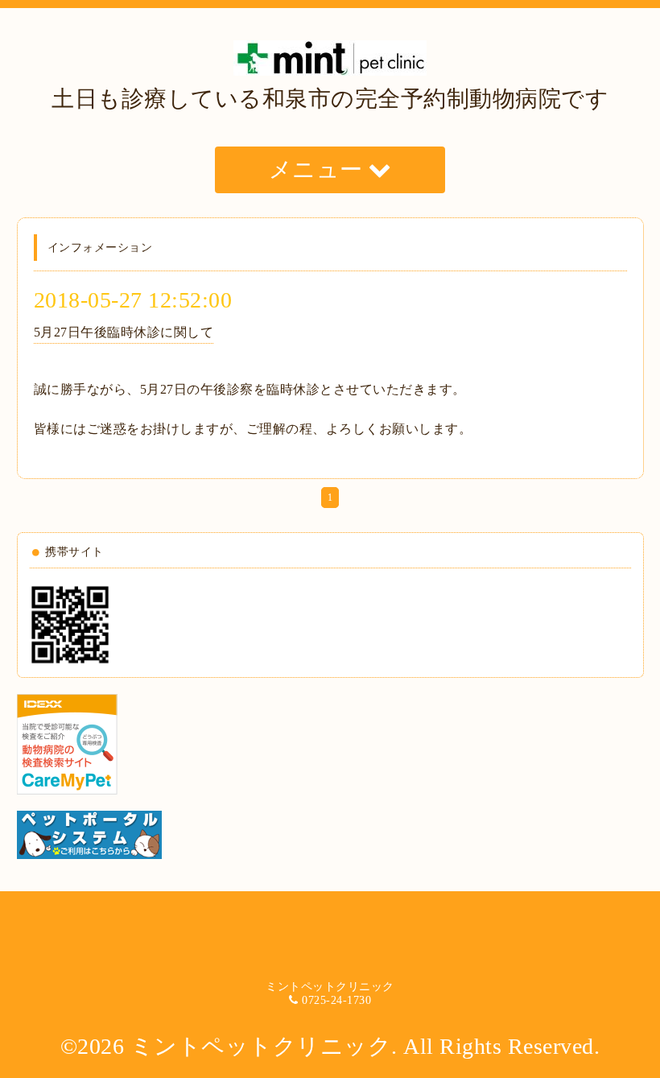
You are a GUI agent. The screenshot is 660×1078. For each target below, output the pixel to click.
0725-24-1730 (336, 1000)
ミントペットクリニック (261, 1046)
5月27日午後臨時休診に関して (124, 332)
